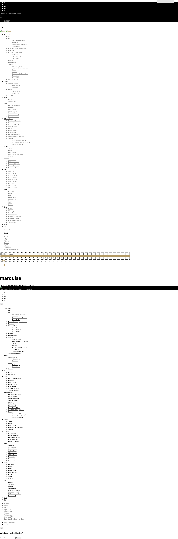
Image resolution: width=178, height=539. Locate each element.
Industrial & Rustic (13, 218)
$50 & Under (12, 173)
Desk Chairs (12, 109)
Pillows (10, 60)
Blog (5, 238)
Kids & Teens (12, 197)
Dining (10, 193)
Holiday (10, 209)
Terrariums (15, 76)
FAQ (5, 240)
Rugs (5, 97)
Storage (10, 138)
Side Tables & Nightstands (16, 136)
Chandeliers (16, 85)
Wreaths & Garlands (14, 79)
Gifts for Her (12, 185)
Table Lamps (16, 91)
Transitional (12, 222)
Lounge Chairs (12, 113)
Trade (6, 244)
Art (9, 36)
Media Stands (12, 132)
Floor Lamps (16, 93)
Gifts (5, 169)
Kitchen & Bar (12, 199)
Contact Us (7, 247)
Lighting (6, 81)
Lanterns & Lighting (14, 164)
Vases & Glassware (18, 78)
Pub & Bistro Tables (14, 134)
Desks (10, 128)
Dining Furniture (13, 162)
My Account (7, 19)
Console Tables (13, 126)
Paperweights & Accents (15, 154)
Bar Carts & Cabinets (18, 40)
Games (14, 72)
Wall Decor (15, 58)
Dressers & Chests (17, 144)
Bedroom (11, 191)
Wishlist (6, 246)
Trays (14, 70)
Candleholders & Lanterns (20, 68)
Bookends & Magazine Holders (17, 48)
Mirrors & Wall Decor (15, 52)
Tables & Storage (8, 119)
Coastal (10, 213)
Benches (10, 107)
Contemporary (12, 214)
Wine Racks (16, 46)
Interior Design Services (11, 249)
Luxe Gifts (11, 183)
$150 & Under (12, 177)
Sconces (10, 95)
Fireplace (11, 50)
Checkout (6, 21)
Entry (10, 195)
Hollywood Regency (14, 216)
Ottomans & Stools (13, 115)
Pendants (15, 87)
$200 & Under (12, 179)
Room (5, 189)
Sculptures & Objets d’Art (20, 74)
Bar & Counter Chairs (14, 105)
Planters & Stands (13, 168)
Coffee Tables (12, 123)
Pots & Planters (12, 62)
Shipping (6, 243)
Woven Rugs (12, 101)
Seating (6, 103)
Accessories (7, 35)
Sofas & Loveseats (13, 117)
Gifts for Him (12, 187)
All (5, 226)
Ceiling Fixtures (13, 83)
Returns (6, 241)
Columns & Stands (13, 124)
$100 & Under (12, 175)
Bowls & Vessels (17, 66)
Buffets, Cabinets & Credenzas (21, 142)
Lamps (10, 89)
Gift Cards (11, 171)
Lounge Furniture (13, 166)
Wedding (11, 211)
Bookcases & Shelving (19, 140)
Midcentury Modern (14, 220)
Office (6, 146)
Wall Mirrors (16, 56)
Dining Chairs (12, 111)
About (6, 236)
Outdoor (6, 158)
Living (10, 201)
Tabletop (10, 64)
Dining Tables (12, 130)
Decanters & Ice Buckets (19, 44)
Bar (9, 38)
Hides (10, 99)
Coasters (15, 42)
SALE (5, 224)
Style (5, 207)
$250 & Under (12, 181)
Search (18, 538)
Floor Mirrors (16, 54)
